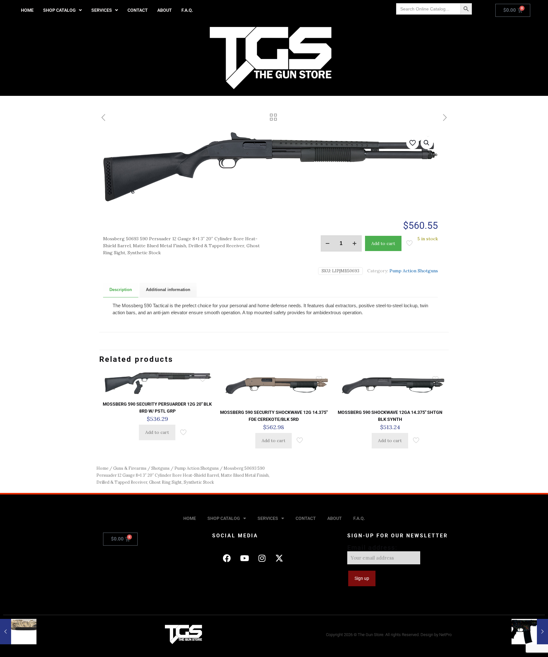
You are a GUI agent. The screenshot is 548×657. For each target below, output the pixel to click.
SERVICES (101, 10)
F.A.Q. (187, 10)
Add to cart (383, 243)
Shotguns (160, 468)
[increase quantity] (354, 243)
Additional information (168, 289)
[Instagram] (262, 558)
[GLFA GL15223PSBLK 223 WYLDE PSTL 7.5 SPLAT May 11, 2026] (530, 631)
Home (102, 468)
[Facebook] (227, 558)
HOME (27, 10)
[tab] (120, 290)
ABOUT (164, 10)
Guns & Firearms (130, 468)
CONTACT (137, 10)
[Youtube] (244, 558)
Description (120, 289)
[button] (62, 10)
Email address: (372, 547)
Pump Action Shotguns (413, 271)
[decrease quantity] (327, 243)
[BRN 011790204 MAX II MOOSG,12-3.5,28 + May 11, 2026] (18, 631)
